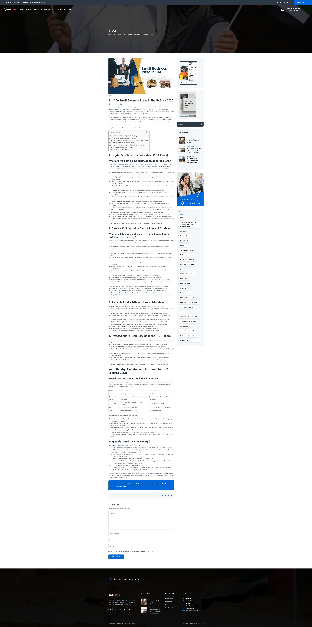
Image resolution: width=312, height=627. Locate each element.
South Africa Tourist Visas (188, 321)
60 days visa (184, 217)
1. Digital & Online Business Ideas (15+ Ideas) (123, 135)
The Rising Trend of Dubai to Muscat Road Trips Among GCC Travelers (194, 150)
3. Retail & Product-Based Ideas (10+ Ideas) (123, 142)
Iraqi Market (183, 297)
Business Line (184, 240)
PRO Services (45, 9)
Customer (201, 623)
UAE (193, 331)
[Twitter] (287, 2)
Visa (181, 335)
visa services (184, 340)
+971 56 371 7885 (192, 203)
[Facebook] (277, 2)
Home (21, 9)
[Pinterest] (291, 2)
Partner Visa (168, 604)
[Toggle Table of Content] (146, 132)
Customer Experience (186, 250)
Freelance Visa (169, 598)
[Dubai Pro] (10, 9)
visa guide (191, 335)
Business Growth (185, 235)
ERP (181, 269)
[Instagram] (284, 2)
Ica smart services (185, 293)
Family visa (183, 278)
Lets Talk (67, 9)
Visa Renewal (169, 608)
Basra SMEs (183, 231)
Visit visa (195, 340)
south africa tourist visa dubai (189, 316)
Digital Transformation (186, 255)
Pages (60, 9)
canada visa (183, 245)
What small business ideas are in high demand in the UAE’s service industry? (131, 140)
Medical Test (184, 302)
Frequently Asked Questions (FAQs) (121, 149)
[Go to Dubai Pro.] (109, 34)
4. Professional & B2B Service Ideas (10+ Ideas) (124, 144)
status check (184, 326)
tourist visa (183, 331)
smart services (184, 312)
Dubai (182, 259)
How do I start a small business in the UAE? (123, 147)
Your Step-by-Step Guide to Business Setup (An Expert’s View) (128, 145)
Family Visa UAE (169, 601)
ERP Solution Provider (187, 274)
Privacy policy (193, 623)
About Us (185, 623)
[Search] (307, 9)
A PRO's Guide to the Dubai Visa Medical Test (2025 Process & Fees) (188, 224)
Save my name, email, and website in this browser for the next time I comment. (132, 551)
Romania (194, 302)
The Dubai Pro (116, 104)
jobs (193, 297)
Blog (53, 9)
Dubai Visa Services (32, 9)
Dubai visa (191, 259)
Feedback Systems (185, 283)
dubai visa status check (187, 264)
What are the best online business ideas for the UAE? (125, 136)
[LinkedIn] (281, 2)
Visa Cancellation (170, 611)
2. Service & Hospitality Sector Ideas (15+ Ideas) (124, 138)
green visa (183, 288)
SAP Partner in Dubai (186, 307)
